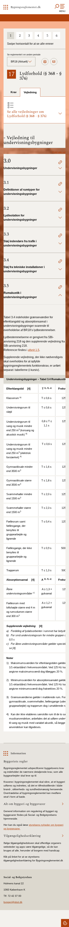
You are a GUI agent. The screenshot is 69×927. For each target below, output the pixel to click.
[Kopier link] (60, 162)
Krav (13, 92)
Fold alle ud (58, 152)
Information (18, 753)
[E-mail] (53, 61)
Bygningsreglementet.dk (26, 7)
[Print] (44, 61)
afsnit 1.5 (33, 349)
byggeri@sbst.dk (13, 902)
